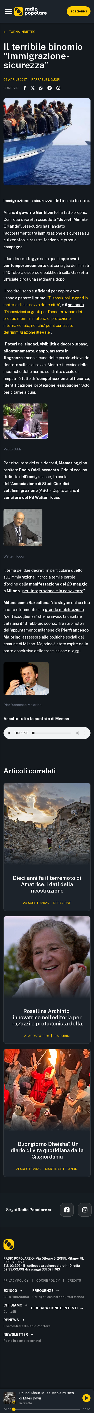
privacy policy (15, 1280)
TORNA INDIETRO (22, 32)
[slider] (14, 1409)
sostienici (78, 11)
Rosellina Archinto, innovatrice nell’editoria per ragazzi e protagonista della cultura (47, 1017)
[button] (8, 11)
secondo (76, 304)
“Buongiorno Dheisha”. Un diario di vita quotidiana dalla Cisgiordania (47, 1150)
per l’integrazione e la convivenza (52, 591)
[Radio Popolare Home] (30, 11)
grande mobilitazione (64, 609)
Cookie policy (48, 1280)
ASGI (45, 490)
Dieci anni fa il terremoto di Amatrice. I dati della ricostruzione (47, 884)
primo (40, 298)
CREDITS (74, 1280)
